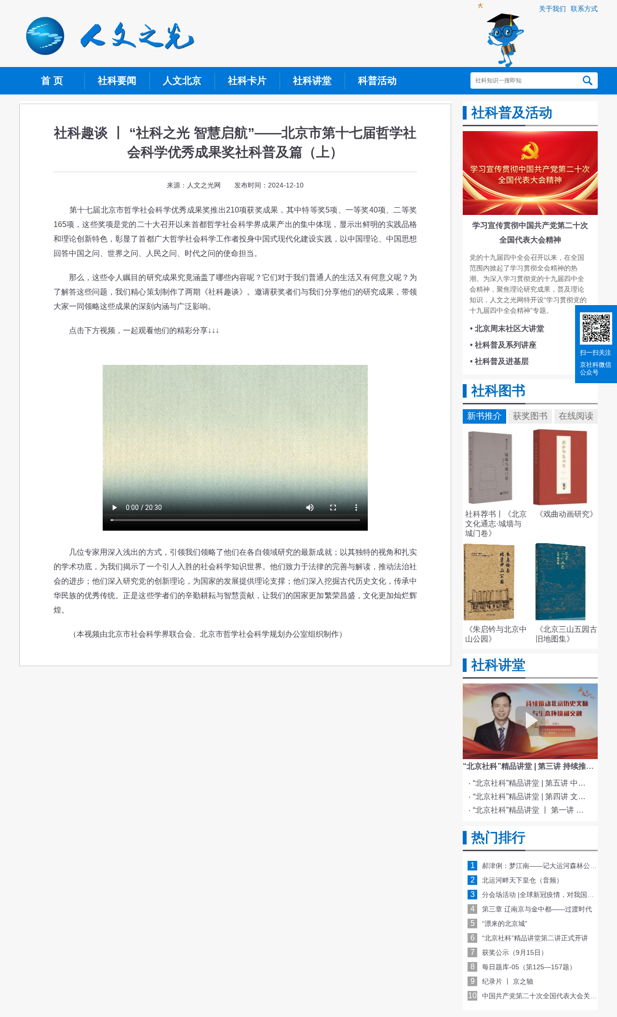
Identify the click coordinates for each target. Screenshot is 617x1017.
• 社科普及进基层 (499, 361)
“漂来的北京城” (504, 923)
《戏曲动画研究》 (566, 514)
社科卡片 (247, 80)
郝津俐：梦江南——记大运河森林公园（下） (549, 866)
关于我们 (552, 9)
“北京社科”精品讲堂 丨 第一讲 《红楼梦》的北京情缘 (532, 810)
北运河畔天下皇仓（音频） (522, 880)
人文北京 (182, 80)
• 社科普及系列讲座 (503, 345)
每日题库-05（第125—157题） (529, 967)
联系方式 (584, 9)
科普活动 (377, 80)
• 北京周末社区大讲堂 (507, 328)
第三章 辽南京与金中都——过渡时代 (537, 909)
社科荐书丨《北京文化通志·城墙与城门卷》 (496, 523)
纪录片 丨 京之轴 (507, 981)
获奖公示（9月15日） (515, 952)
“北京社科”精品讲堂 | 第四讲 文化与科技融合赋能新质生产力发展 (532, 796)
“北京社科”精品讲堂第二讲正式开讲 (535, 938)
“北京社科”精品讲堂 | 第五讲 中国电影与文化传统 (532, 783)
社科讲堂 (312, 80)
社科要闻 (117, 80)
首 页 (52, 80)
